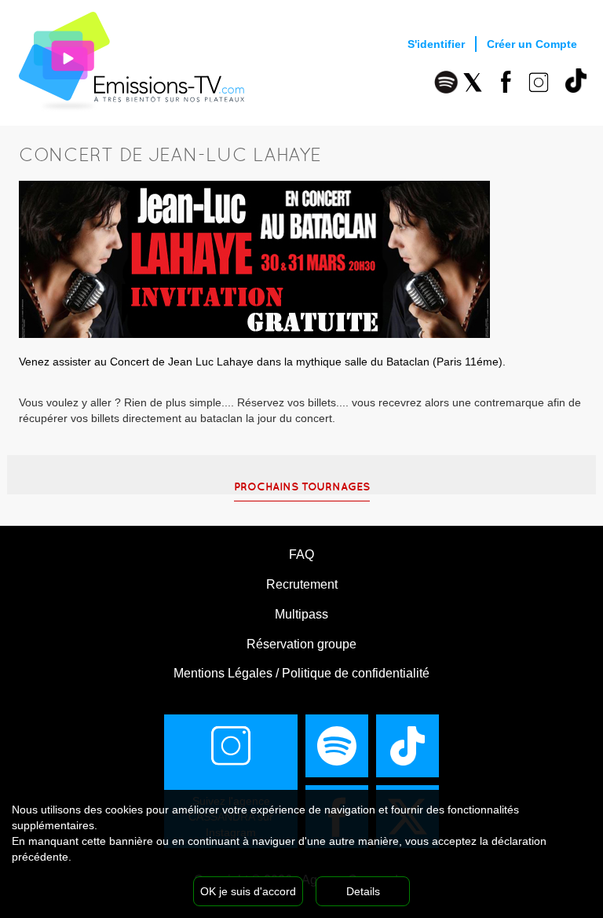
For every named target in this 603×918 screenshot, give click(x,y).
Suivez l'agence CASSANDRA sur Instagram (230, 817)
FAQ (301, 554)
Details (363, 891)
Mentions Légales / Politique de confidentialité (301, 673)
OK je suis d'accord (248, 891)
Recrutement (302, 584)
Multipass (301, 614)
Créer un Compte (532, 44)
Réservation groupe (301, 644)
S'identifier (436, 44)
